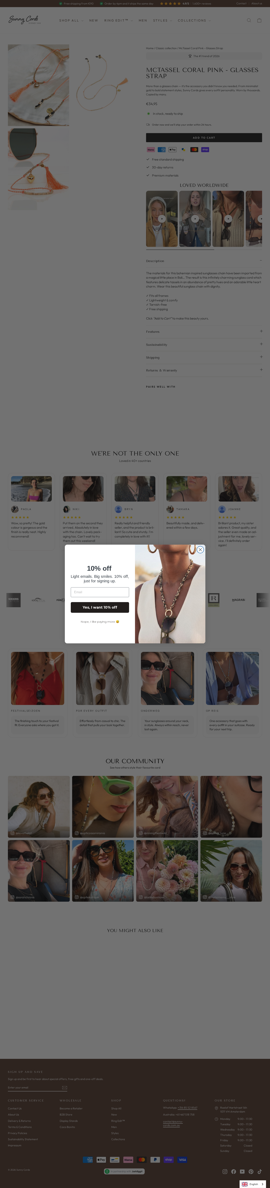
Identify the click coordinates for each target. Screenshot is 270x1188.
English (254, 1184)
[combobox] (253, 1184)
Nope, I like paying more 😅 (100, 621)
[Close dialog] (200, 549)
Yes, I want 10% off (100, 607)
